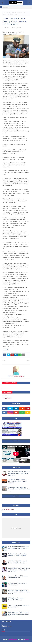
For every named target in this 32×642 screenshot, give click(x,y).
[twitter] (10, 408)
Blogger (27, 639)
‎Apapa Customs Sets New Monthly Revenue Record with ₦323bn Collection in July (19, 489)
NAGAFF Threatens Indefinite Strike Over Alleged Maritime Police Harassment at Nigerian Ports (18, 473)
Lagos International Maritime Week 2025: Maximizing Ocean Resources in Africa (18, 547)
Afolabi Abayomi (7, 27)
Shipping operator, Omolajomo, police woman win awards (17, 584)
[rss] (27, 412)
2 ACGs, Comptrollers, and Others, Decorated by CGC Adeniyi (17, 598)
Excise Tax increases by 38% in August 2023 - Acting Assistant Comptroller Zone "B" (18, 614)
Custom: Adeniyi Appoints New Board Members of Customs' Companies (17, 554)
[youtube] (16, 412)
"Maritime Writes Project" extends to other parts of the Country (18, 606)
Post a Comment (7, 398)
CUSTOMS (8, 12)
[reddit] (21, 408)
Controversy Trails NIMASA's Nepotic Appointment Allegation (17, 576)
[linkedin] (16, 408)
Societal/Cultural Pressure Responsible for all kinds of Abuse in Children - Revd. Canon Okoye (19, 569)
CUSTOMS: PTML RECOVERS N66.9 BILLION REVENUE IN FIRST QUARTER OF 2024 (19, 592)
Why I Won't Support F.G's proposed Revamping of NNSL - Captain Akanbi (17, 561)
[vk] (4, 412)
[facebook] (4, 408)
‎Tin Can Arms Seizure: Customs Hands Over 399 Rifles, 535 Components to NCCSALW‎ (18, 481)
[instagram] (10, 412)
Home (4, 12)
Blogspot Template (13, 639)
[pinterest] (27, 408)
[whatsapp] (21, 412)
